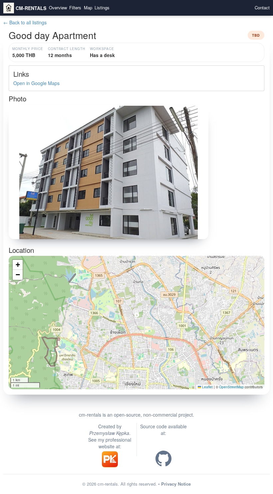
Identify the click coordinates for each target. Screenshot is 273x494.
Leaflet (207, 387)
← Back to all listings (25, 22)
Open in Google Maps (36, 83)
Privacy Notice (176, 484)
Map (88, 8)
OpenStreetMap (231, 387)
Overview (58, 8)
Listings (102, 8)
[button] (136, 316)
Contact (262, 8)
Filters (75, 8)
